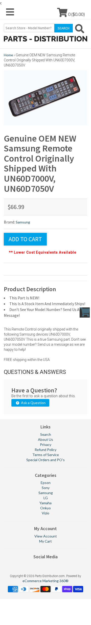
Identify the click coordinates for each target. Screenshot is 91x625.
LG (45, 498)
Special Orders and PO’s (45, 460)
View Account (45, 536)
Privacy (45, 444)
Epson (46, 482)
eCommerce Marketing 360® (45, 581)
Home (8, 55)
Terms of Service (45, 455)
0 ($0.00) (76, 14)
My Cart (45, 541)
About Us (45, 439)
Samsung (23, 222)
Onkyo (45, 508)
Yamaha (45, 503)
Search (45, 434)
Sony (46, 487)
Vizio (45, 513)
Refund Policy (45, 449)
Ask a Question (33, 403)
